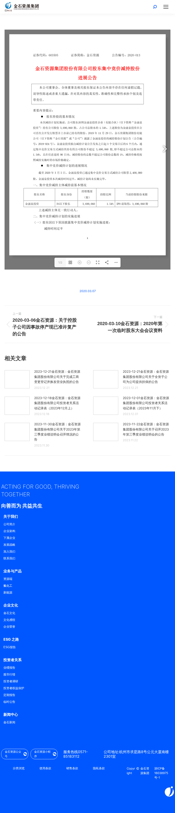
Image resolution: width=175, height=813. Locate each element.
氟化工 (7, 585)
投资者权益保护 (13, 688)
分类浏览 (19, 768)
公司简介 (9, 524)
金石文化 (9, 613)
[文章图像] (17, 379)
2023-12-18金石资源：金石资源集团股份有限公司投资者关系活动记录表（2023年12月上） (57, 403)
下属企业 (9, 538)
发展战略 (9, 544)
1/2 (60, 262)
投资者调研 (10, 681)
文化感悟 (9, 620)
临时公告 (9, 701)
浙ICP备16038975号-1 (161, 773)
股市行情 (9, 674)
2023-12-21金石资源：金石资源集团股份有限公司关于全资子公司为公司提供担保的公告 (146, 377)
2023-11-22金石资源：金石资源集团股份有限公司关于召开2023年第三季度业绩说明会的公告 (146, 429)
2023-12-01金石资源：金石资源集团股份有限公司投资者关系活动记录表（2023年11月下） (146, 403)
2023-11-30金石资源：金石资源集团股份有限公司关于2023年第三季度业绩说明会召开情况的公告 (57, 431)
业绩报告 (9, 667)
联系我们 (9, 558)
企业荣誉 (9, 626)
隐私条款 (99, 768)
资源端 (7, 579)
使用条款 (45, 768)
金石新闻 (9, 722)
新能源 (7, 592)
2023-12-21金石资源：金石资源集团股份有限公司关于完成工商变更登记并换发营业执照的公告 (57, 377)
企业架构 (9, 531)
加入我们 (9, 551)
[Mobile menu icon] (165, 6)
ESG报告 (9, 647)
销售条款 (72, 768)
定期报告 (9, 695)
